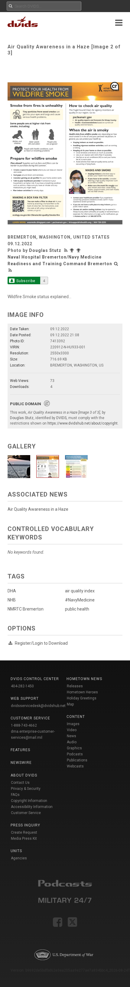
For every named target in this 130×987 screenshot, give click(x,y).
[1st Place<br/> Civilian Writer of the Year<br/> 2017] (73, 250)
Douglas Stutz (45, 250)
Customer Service (26, 813)
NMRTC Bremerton (26, 609)
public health (77, 609)
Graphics (74, 748)
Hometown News (84, 679)
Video (71, 730)
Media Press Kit (24, 838)
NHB (12, 600)
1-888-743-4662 (24, 725)
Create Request (24, 832)
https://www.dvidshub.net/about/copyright (82, 423)
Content (76, 717)
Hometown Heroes (82, 692)
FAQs (15, 795)
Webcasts (75, 766)
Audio (71, 742)
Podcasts (75, 754)
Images (73, 724)
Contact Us (20, 782)
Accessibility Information (32, 807)
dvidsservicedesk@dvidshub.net (38, 706)
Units (16, 851)
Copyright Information (29, 801)
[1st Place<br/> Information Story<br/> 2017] (79, 250)
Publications (77, 760)
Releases (75, 686)
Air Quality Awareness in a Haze (38, 509)
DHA (12, 590)
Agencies (19, 858)
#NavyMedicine (80, 600)
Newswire (21, 763)
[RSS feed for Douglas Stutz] (66, 250)
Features (20, 750)
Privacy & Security (26, 789)
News (71, 736)
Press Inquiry (25, 825)
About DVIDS (24, 775)
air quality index (80, 590)
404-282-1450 (22, 686)
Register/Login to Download (41, 643)
